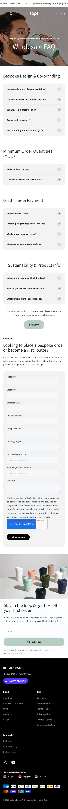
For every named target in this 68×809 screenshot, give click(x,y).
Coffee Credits (9, 751)
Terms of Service (44, 719)
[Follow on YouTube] (13, 762)
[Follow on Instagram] (5, 762)
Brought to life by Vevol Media (36, 800)
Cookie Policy (43, 703)
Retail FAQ (34, 324)
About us (7, 698)
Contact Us (8, 714)
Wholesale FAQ (10, 746)
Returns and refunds (46, 725)
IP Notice (7, 719)
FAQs (5, 708)
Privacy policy (43, 714)
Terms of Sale (43, 708)
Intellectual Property (13, 703)
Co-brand (7, 741)
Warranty (41, 698)
